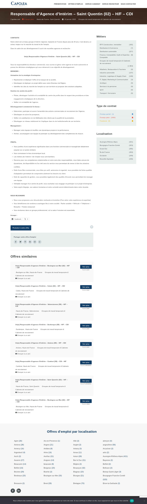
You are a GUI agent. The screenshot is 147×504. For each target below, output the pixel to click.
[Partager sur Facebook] (16, 242)
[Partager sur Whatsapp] (40, 242)
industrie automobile (107, 73)
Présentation (60, 4)
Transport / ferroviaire (108, 93)
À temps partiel (107, 114)
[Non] (144, 501)
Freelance (105, 121)
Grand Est (103, 149)
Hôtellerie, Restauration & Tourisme (113, 69)
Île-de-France (105, 152)
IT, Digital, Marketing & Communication (114, 79)
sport (102, 90)
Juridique (103, 83)
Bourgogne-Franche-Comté (110, 145)
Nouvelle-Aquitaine (107, 159)
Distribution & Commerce (109, 48)
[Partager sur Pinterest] (25, 242)
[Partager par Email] (35, 242)
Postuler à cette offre (21, 228)
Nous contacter (128, 4)
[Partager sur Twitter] (20, 242)
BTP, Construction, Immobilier (110, 44)
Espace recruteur (110, 4)
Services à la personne (108, 86)
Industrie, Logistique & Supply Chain (113, 76)
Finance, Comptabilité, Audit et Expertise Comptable (115, 56)
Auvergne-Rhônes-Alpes (109, 142)
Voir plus (85, 267)
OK (132, 501)
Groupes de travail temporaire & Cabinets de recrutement (99, 19)
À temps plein (108, 117)
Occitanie (103, 155)
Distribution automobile (108, 51)
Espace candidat (92, 4)
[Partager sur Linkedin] (30, 242)
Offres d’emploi (75, 4)
